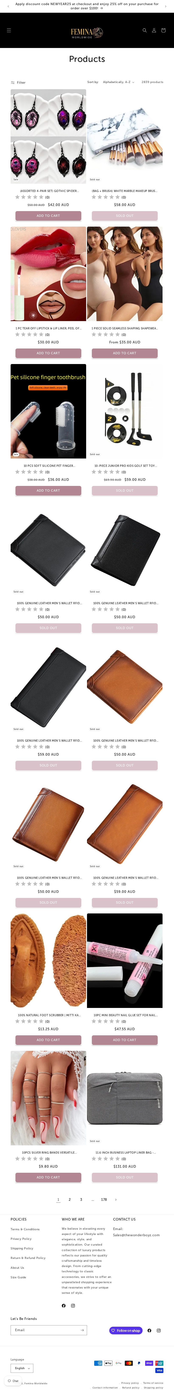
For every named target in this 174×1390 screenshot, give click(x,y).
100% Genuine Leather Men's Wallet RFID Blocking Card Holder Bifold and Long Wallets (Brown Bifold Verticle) (48, 878)
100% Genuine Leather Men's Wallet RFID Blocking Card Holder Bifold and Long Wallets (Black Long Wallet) (48, 741)
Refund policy (131, 1387)
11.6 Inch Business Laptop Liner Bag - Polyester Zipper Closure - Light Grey (124, 1153)
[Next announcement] (165, 6)
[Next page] (115, 1199)
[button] (9, 30)
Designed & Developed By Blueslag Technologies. (82, 1383)
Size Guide (18, 1277)
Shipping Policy (22, 1248)
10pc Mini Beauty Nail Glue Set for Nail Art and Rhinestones (125, 1015)
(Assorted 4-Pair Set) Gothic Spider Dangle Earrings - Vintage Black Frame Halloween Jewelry (48, 191)
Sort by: (93, 82)
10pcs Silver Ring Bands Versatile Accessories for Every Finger (48, 1153)
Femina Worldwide (35, 1383)
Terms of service (153, 1383)
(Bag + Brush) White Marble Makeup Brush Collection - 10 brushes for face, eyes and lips (124, 191)
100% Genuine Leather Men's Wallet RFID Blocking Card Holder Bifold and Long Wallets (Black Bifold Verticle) (125, 603)
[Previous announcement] (8, 6)
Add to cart (48, 353)
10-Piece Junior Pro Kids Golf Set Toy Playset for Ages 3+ (125, 466)
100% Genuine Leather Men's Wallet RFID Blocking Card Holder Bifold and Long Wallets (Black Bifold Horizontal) (48, 603)
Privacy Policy (21, 1239)
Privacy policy (130, 1383)
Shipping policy (154, 1387)
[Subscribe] (82, 1330)
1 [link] (58, 1200)
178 (104, 1200)
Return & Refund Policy (28, 1258)
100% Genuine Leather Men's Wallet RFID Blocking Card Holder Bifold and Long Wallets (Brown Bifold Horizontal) (125, 741)
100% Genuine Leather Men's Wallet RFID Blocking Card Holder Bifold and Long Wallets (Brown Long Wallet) (125, 878)
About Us (17, 1268)
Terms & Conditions (25, 1229)
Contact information (105, 1387)
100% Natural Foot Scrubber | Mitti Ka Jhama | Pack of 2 (48, 1015)
